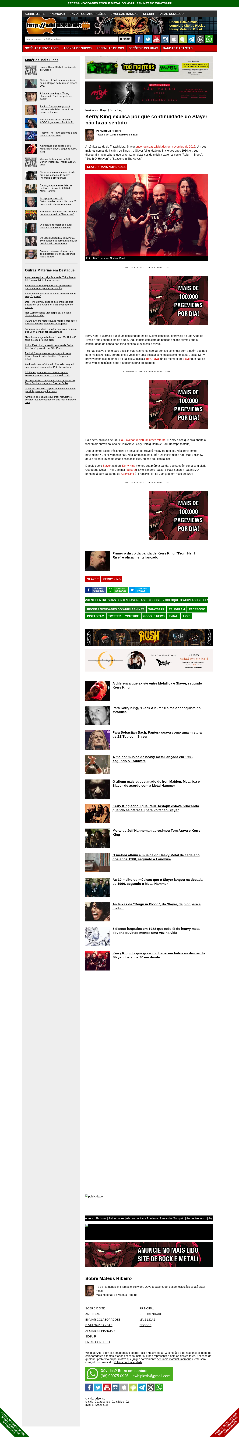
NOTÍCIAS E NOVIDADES (42, 48)
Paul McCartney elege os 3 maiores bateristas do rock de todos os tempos (56, 109)
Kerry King (116, 110)
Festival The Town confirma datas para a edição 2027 (58, 134)
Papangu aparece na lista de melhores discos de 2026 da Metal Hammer (56, 188)
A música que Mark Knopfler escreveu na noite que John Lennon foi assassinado (51, 330)
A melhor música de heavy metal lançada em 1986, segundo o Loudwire (153, 759)
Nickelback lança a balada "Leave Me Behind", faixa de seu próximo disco (50, 338)
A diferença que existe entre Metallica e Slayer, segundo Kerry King (58, 148)
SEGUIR (148, 13)
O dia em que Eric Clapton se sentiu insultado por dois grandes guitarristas (50, 390)
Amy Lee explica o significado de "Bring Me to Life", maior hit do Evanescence (50, 278)
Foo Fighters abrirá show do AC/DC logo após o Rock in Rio (57, 121)
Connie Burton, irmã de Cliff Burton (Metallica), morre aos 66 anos (58, 162)
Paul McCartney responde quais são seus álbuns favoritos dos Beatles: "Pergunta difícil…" (48, 356)
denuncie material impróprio (174, 1359)
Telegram (177, 609)
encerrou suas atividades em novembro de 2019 (165, 146)
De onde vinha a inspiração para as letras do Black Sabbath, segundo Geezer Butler (50, 382)
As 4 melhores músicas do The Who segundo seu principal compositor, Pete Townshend (50, 365)
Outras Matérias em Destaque (50, 270)
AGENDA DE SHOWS (77, 48)
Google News (154, 616)
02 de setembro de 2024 (124, 134)
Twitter (114, 616)
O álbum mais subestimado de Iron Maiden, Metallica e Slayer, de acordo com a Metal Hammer (156, 783)
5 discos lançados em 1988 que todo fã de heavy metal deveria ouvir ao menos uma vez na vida (157, 931)
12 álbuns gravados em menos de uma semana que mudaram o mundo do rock (47, 374)
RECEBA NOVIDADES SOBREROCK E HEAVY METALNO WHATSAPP (13, 1423)
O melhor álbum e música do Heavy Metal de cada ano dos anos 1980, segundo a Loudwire (156, 857)
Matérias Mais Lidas (41, 60)
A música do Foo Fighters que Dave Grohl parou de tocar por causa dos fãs (48, 287)
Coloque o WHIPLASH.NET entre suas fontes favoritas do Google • (162, 600)
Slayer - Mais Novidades (106, 166)
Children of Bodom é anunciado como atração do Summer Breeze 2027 (58, 83)
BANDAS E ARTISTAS (178, 48)
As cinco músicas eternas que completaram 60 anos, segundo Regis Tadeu (57, 254)
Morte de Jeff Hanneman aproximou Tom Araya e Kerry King (156, 832)
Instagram (95, 616)
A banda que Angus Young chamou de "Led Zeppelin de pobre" (56, 96)
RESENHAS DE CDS (110, 48)
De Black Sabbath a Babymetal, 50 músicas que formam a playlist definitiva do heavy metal (58, 240)
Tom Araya (152, 358)
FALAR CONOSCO (171, 13)
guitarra (131, 469)
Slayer (104, 110)
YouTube (132, 616)
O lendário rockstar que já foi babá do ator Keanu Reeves (56, 226)
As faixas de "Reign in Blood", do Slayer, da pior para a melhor (157, 906)
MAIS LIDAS (147, 1319)
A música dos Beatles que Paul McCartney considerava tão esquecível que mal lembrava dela (50, 399)
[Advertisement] (114, 404)
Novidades (91, 110)
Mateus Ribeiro (111, 130)
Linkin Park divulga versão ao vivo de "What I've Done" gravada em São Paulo (49, 346)
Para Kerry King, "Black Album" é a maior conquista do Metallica (157, 710)
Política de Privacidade (128, 1362)
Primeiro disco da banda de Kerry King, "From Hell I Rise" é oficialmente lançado (154, 555)
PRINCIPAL (146, 1308)
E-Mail (173, 616)
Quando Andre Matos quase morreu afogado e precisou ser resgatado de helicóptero (51, 322)
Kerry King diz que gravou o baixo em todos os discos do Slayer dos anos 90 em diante (159, 955)
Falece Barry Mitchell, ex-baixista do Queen (58, 68)
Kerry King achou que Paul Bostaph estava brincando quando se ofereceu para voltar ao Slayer (156, 808)
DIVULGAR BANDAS (124, 13)
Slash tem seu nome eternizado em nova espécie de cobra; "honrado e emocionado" (57, 175)
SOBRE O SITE (35, 13)
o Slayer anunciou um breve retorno (143, 439)
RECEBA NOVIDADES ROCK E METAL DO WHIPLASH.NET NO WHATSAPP (120, 3)
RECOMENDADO (150, 1314)
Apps (187, 616)
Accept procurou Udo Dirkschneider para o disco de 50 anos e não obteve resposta (58, 201)
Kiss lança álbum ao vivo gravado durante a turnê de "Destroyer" (58, 213)
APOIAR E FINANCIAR (100, 1330)
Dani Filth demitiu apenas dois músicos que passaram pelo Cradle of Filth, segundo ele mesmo (49, 304)
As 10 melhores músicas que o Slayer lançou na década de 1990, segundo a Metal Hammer (158, 882)
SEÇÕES (143, 48)
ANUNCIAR (57, 13)
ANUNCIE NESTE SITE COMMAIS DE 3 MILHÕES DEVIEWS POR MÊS (226, 1424)
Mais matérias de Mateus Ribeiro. (116, 1294)
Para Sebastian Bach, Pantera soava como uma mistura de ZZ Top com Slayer (157, 734)
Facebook (197, 609)
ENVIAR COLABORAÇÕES (88, 13)
